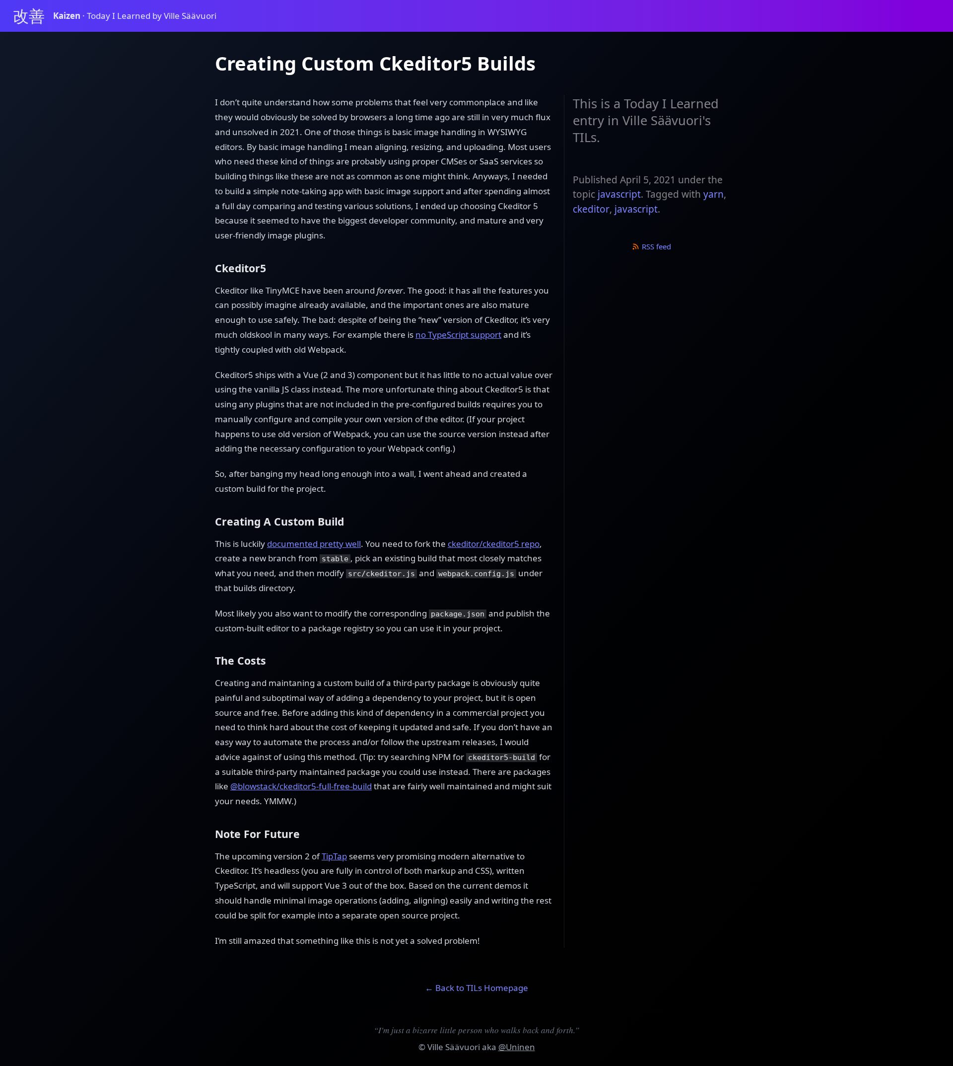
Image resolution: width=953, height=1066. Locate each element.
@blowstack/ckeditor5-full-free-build (301, 786)
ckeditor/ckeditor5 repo (494, 543)
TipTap (334, 856)
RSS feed (655, 246)
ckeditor (591, 209)
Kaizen (67, 15)
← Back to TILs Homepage (476, 987)
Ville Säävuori (453, 1047)
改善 (29, 15)
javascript (619, 194)
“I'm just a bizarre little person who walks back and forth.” (476, 1030)
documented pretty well (314, 543)
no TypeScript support (458, 334)
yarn (713, 194)
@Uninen (516, 1047)
